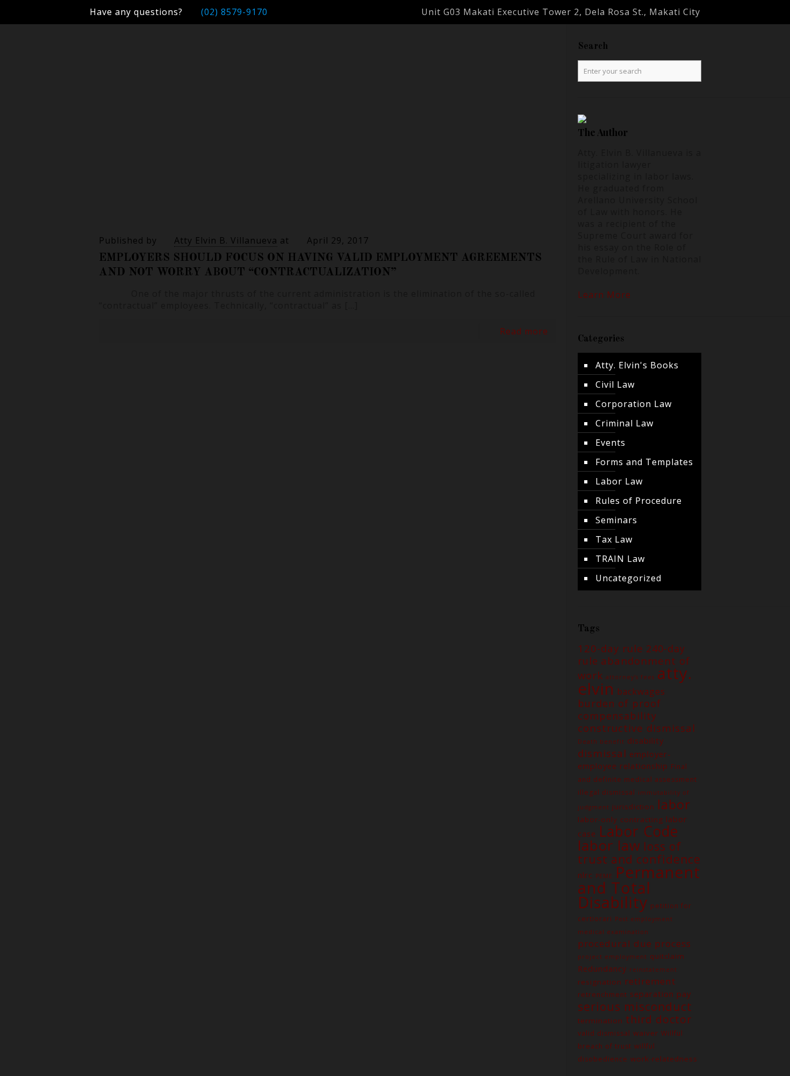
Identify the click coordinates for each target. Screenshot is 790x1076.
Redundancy (602, 968)
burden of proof (619, 703)
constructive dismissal (636, 728)
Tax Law (614, 539)
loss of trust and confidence (639, 852)
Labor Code (638, 831)
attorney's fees (630, 677)
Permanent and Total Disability (639, 887)
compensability (617, 715)
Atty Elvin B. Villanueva (225, 240)
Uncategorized (628, 578)
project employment (612, 956)
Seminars (616, 520)
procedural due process (634, 943)
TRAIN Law (620, 559)
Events (610, 442)
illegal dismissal (606, 792)
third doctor (659, 1019)
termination (600, 1020)
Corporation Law (633, 404)
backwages (641, 691)
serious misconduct (635, 1006)
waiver (645, 1033)
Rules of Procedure (638, 501)
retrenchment (602, 994)
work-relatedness (664, 1059)
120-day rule (610, 648)
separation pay (660, 993)
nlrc (585, 875)
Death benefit (601, 741)
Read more (524, 331)
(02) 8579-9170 (234, 12)
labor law (609, 845)
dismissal (602, 753)
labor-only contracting (620, 819)
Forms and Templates (644, 462)
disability (645, 740)
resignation (600, 982)
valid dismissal (604, 1033)
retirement (650, 981)
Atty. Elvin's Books (637, 365)
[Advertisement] (322, 147)
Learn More (604, 295)
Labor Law (619, 481)
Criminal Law (624, 423)
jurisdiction (633, 806)
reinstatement (653, 969)
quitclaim (667, 956)
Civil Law (615, 384)
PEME (604, 876)
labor (674, 804)
